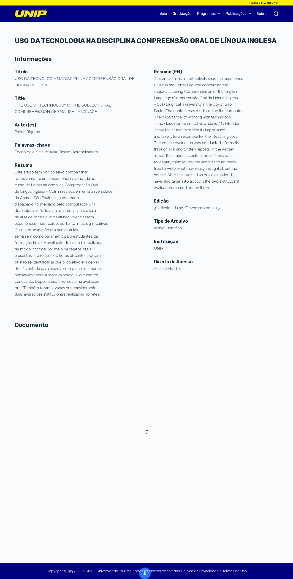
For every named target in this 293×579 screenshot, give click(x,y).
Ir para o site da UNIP (263, 2)
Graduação (182, 13)
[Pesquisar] (276, 13)
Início (162, 13)
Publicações (236, 13)
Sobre (261, 13)
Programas (206, 13)
